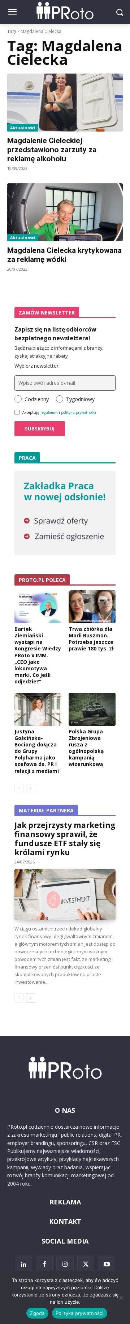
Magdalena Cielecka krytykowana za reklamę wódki (64, 255)
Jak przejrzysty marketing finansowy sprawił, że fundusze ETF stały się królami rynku (65, 838)
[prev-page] (18, 788)
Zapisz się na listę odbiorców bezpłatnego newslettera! (55, 333)
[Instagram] (65, 1264)
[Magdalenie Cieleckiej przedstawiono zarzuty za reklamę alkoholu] (65, 103)
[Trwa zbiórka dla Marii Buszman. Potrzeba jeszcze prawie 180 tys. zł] (92, 606)
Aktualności (22, 127)
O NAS (65, 1110)
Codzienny (37, 399)
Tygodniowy (80, 399)
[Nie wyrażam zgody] (121, 1297)
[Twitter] (86, 1264)
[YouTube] (106, 1264)
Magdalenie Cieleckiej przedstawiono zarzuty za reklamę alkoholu (51, 149)
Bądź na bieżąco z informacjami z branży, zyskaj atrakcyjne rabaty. (58, 352)
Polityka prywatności (80, 1313)
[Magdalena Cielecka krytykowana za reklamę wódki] (65, 212)
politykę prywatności (78, 412)
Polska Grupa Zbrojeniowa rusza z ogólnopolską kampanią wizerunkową (86, 748)
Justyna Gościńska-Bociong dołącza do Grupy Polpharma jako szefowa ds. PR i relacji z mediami (36, 751)
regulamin (49, 412)
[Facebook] (44, 1264)
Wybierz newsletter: (37, 365)
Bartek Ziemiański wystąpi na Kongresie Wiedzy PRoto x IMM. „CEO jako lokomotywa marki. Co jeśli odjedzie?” (37, 655)
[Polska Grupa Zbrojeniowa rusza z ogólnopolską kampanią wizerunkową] (92, 709)
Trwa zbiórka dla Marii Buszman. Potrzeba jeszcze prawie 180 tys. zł (91, 638)
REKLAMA (65, 1202)
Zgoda (37, 1313)
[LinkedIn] (23, 1264)
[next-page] (30, 788)
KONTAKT (65, 1221)
